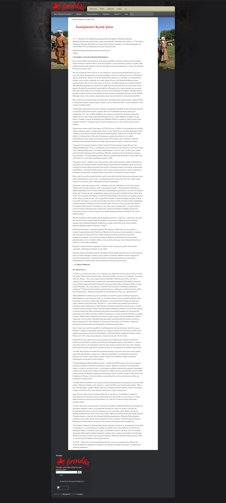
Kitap (126, 14)
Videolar (79, 14)
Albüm (75, 53)
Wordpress (66, 494)
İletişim (102, 9)
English (119, 9)
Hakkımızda (93, 9)
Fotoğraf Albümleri (92, 14)
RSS (126, 9)
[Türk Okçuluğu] (68, 11)
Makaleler (106, 14)
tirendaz (80, 494)
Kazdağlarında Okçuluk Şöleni (94, 26)
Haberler (117, 14)
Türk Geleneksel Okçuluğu (63, 14)
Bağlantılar (110, 9)
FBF (61, 475)
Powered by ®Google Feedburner (72, 481)
